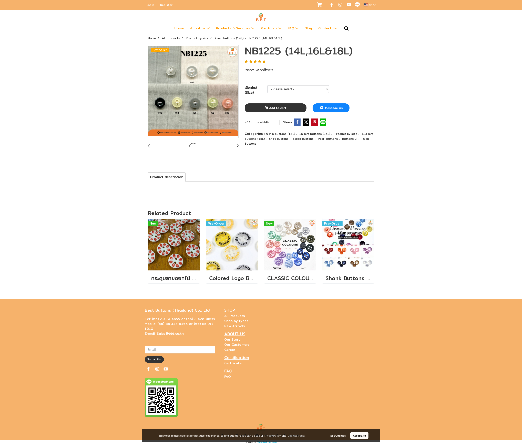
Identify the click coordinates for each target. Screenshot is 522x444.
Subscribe (154, 359)
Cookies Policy (296, 435)
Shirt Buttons (279, 138)
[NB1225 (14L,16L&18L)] (193, 91)
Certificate (233, 363)
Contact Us (327, 28)
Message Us (333, 108)
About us (198, 28)
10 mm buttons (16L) (315, 134)
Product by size (346, 134)
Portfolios (270, 28)
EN (370, 4)
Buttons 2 (350, 138)
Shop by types (236, 320)
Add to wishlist (259, 122)
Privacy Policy (272, 435)
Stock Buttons (304, 138)
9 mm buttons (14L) (281, 134)
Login (150, 5)
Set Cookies (338, 435)
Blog (308, 28)
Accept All (359, 435)
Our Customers (237, 344)
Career (229, 349)
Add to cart (277, 108)
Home (179, 28)
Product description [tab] (166, 176)
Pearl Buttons (328, 138)
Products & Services (233, 28)
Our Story (232, 339)
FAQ (291, 28)
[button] (346, 28)
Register (166, 5)
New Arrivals (234, 326)
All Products (234, 315)
